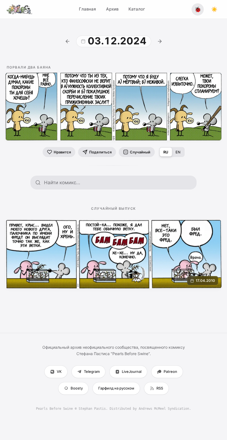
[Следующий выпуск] (159, 41)
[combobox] (118, 182)
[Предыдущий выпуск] (67, 41)
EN (178, 152)
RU (165, 152)
